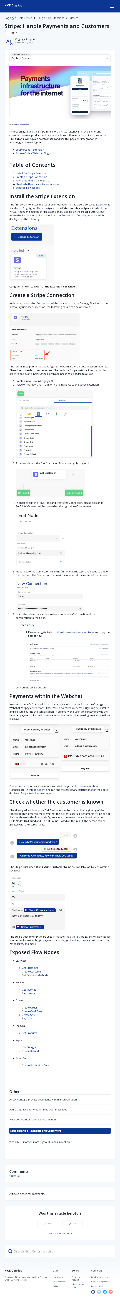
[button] (112, 6)
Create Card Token (33, 1011)
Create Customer (32, 971)
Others (74, 18)
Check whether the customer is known (38, 184)
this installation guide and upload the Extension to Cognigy (51, 215)
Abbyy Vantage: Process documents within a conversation (43, 1099)
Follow (14, 32)
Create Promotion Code (36, 1065)
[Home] (13, 5)
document (39, 789)
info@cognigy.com (99, 1277)
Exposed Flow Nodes (28, 187)
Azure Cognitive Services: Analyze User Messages (38, 1109)
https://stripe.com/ (22, 125)
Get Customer (30, 968)
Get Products (29, 1033)
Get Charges (29, 1047)
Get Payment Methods (35, 975)
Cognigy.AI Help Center (18, 18)
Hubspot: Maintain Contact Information (32, 1119)
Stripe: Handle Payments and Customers (35, 1130)
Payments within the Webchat (33, 180)
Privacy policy (97, 1286)
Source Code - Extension (30, 149)
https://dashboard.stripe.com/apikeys (72, 632)
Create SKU (28, 1015)
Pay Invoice (28, 993)
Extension (102, 204)
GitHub (56, 1286)
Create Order (29, 1007)
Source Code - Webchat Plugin (33, 153)
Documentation (60, 1281)
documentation (89, 786)
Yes (50, 1223)
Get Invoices (29, 989)
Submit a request (76, 1278)
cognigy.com (58, 1277)
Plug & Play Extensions (51, 18)
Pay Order (28, 1018)
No (74, 1223)
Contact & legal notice (101, 1281)
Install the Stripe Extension (31, 173)
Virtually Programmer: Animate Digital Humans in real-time (40, 1142)
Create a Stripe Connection (31, 177)
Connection (43, 303)
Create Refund (30, 1051)
